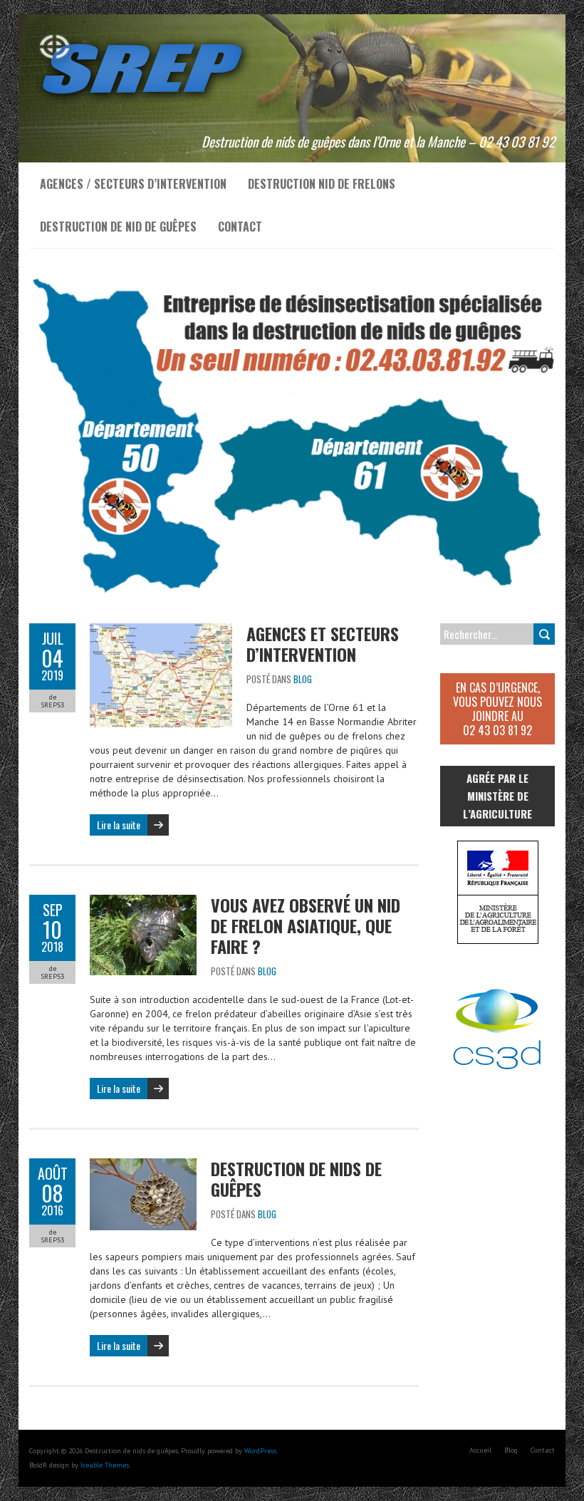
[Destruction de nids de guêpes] (142, 32)
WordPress (260, 1450)
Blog (302, 679)
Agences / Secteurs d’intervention (133, 183)
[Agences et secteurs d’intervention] (161, 630)
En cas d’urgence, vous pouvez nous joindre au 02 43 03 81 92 (497, 709)
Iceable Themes (104, 1465)
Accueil (480, 1450)
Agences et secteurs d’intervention (322, 643)
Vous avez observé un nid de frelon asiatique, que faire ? (305, 925)
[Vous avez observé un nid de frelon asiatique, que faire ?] (143, 901)
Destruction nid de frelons (321, 183)
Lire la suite (118, 824)
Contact (240, 226)
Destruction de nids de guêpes (296, 1178)
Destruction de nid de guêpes (118, 226)
